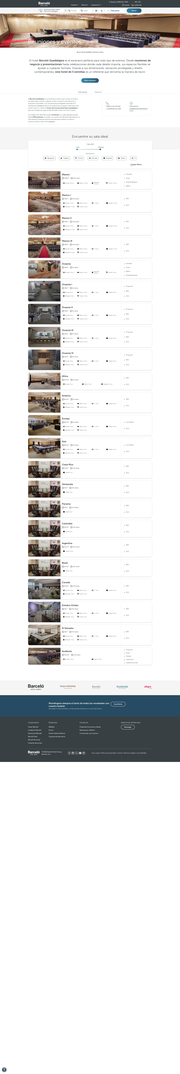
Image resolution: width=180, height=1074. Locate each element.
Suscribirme (118, 704)
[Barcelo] (96, 687)
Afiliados (52, 727)
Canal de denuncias (35, 743)
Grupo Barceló (33, 727)
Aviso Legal (95, 753)
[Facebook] (69, 753)
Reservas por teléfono (87, 730)
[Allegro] (148, 687)
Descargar (127, 727)
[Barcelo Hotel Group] (34, 753)
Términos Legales (130, 753)
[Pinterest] (83, 753)
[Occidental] (122, 687)
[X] (76, 753)
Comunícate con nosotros (89, 733)
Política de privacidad (108, 753)
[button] (132, 2)
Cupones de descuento (57, 736)
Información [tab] (82, 92)
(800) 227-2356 (122, 2)
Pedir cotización (90, 80)
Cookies (119, 753)
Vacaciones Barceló (35, 733)
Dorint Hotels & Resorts (57, 733)
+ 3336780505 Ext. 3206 (113, 108)
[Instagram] (72, 753)
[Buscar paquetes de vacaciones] (40, 10)
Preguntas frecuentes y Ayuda (90, 727)
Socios (51, 730)
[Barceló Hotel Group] (44, 4)
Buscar (134, 10)
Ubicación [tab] (98, 92)
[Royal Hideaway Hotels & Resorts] (68, 687)
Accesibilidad (141, 753)
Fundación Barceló (34, 730)
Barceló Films (32, 736)
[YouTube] (80, 753)
